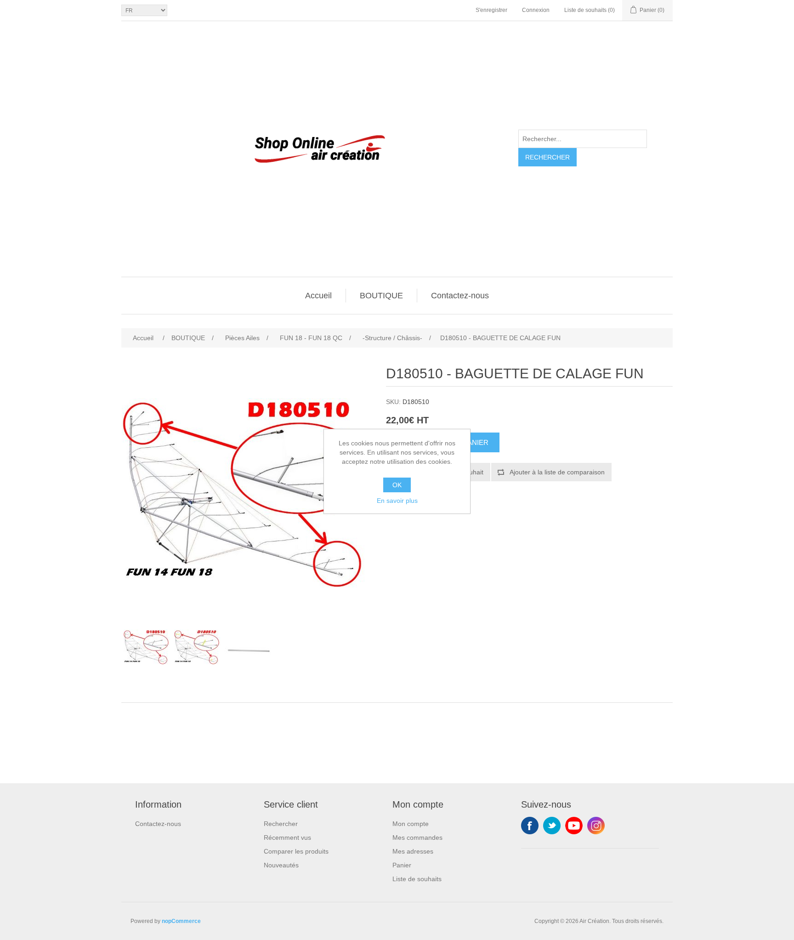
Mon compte (410, 823)
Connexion (536, 10)
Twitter (552, 825)
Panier (401, 865)
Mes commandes (417, 837)
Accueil (318, 295)
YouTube (574, 825)
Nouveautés (281, 865)
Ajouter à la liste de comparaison (557, 472)
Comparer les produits (296, 851)
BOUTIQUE (381, 295)
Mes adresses (412, 851)
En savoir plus (397, 500)
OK (397, 485)
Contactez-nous (460, 295)
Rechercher (547, 157)
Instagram (596, 825)
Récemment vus (287, 837)
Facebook (530, 825)
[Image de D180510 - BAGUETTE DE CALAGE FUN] (147, 647)
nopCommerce (181, 921)
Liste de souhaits (417, 879)
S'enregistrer (491, 10)
